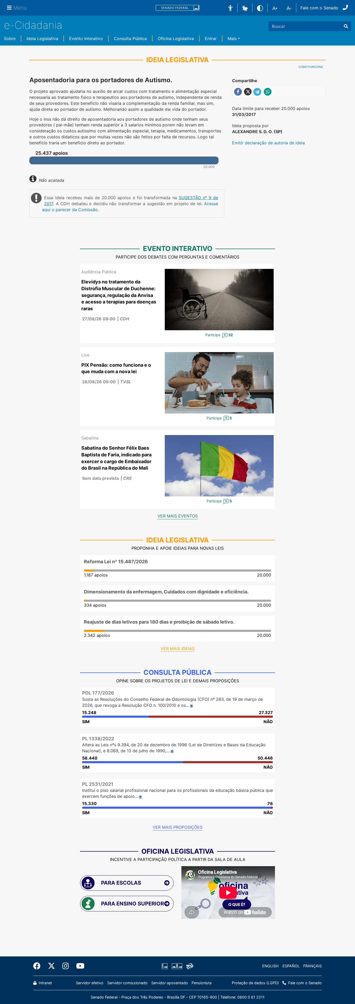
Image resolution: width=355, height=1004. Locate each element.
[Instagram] (66, 966)
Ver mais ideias (178, 648)
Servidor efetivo (89, 983)
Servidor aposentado (169, 983)
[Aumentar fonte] (275, 8)
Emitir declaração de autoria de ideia (268, 142)
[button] (245, 7)
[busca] (346, 26)
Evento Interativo (86, 38)
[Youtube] (78, 966)
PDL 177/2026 (98, 693)
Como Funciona (311, 67)
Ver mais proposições (177, 827)
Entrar (211, 38)
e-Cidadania (33, 25)
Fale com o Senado (319, 7)
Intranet (45, 983)
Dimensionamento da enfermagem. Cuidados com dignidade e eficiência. (166, 591)
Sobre (10, 38)
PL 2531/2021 (97, 784)
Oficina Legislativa (176, 38)
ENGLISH (270, 966)
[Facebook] (38, 966)
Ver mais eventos (177, 516)
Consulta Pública (130, 38)
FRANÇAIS (312, 966)
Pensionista (202, 983)
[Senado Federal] (177, 8)
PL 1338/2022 (98, 738)
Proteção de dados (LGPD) (255, 983)
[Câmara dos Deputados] (165, 966)
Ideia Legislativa (42, 38)
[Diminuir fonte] (289, 8)
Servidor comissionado (127, 983)
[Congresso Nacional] (176, 966)
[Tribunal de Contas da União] (188, 966)
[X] (51, 966)
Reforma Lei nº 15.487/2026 (116, 561)
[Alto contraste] (260, 7)
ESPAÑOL (291, 966)
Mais (232, 38)
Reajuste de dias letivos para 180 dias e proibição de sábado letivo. (159, 622)
